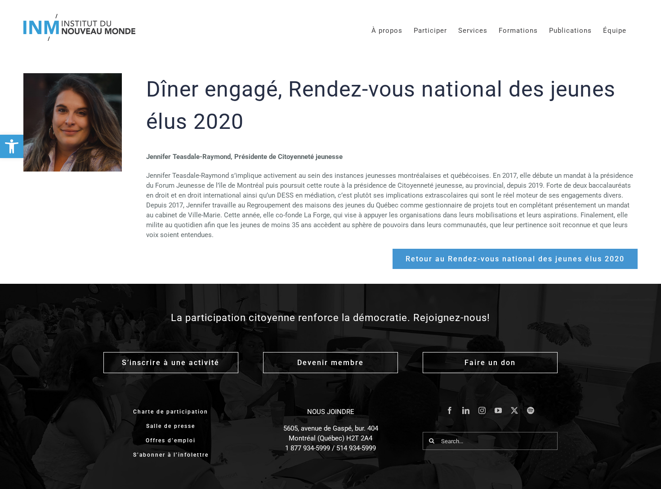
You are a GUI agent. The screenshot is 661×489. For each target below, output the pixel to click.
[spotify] (530, 410)
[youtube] (498, 410)
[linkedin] (465, 410)
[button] (11, 146)
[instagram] (482, 410)
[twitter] (514, 410)
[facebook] (449, 410)
